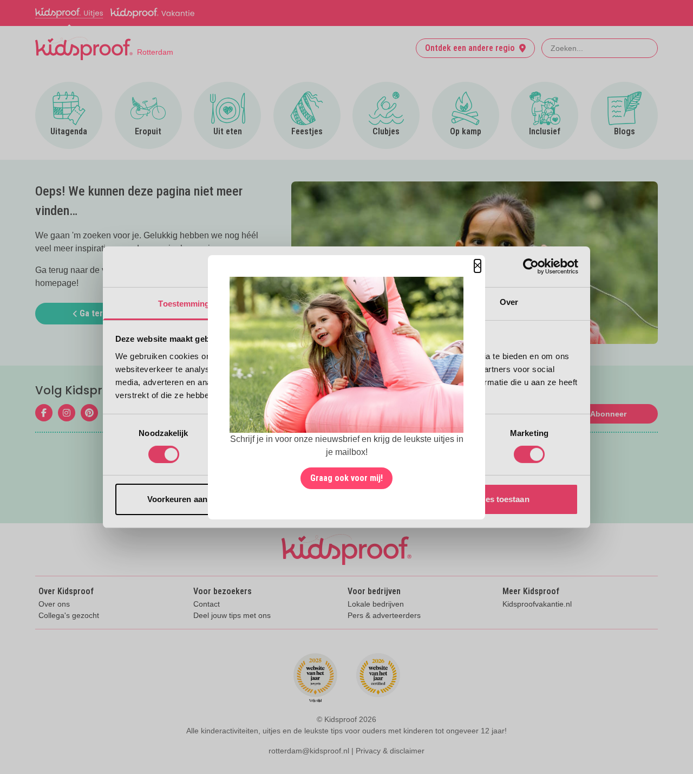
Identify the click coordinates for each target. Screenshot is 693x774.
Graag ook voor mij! (346, 478)
